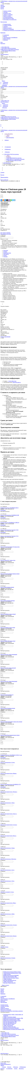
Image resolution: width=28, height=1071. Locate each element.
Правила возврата (7, 27)
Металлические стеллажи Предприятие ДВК (13, 1029)
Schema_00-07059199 (5, 336)
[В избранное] (2, 195)
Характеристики (7, 252)
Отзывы (5, 251)
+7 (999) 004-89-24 (8, 50)
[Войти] (1, 123)
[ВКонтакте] (1, 200)
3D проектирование (8, 17)
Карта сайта (3, 1063)
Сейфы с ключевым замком (9, 1017)
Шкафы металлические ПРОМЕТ (11, 975)
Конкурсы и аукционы (8, 29)
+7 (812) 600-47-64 (5, 47)
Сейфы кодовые (7, 974)
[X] (7, 200)
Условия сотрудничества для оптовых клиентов (14, 30)
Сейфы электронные (8, 981)
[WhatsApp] (11, 200)
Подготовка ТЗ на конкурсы (9, 19)
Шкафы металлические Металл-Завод (12, 971)
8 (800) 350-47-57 (10, 49)
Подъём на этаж (7, 13)
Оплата (5, 255)
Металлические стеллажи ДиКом (11, 977)
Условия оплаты (7, 24)
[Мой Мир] (5, 200)
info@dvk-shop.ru (4, 54)
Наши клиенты (6, 38)
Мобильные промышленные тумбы (11, 1019)
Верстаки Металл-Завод (8, 1024)
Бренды (5, 36)
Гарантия (5, 26)
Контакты (5, 39)
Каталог (2, 988)
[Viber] (9, 200)
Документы (6, 254)
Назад (7, 135)
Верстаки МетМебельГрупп (9, 980)
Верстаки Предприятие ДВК (10, 976)
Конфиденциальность (6, 1064)
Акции (2, 990)
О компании (6, 35)
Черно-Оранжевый (5, 204)
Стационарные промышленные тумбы (12, 973)
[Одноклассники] (3, 200)
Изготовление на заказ (8, 18)
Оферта (2, 1065)
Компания (3, 993)
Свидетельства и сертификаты (10, 37)
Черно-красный (4, 202)
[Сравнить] (2, 197)
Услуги (2, 992)
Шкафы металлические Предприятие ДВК (13, 1018)
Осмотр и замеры (7, 11)
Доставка (5, 12)
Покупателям (4, 1002)
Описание (5, 250)
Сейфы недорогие (7, 979)
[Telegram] (14, 200)
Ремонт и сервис (7, 15)
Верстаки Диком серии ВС (9, 982)
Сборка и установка (8, 14)
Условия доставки (7, 25)
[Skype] (13, 200)
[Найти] (2, 79)
